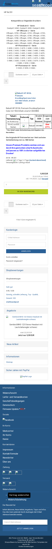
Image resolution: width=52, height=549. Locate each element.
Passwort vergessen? (14, 261)
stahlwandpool (12, 302)
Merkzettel (8, 431)
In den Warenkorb (26, 191)
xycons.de (26, 544)
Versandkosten (38, 538)
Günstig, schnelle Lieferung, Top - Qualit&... (22, 295)
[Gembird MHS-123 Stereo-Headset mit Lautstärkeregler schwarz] (26, 318)
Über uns (7, 461)
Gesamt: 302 (11, 298)
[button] (6, 74)
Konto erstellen (12, 257)
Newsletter (8, 457)
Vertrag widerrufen (19, 495)
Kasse (5, 439)
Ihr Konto (7, 435)
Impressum (8, 449)
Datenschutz (9, 405)
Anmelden (26, 251)
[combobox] (22, 74)
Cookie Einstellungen (26, 546)
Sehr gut (9, 287)
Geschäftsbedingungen (13, 401)
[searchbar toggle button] (35, 3)
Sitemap (9, 362)
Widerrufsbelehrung (17, 499)
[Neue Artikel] (45, 344)
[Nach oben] (45, 545)
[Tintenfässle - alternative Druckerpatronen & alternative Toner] (9, 3)
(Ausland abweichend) (37, 160)
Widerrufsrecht (10, 393)
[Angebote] (45, 310)
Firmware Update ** (14, 409)
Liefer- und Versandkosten (15, 397)
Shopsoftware (10, 542)
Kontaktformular (10, 453)
